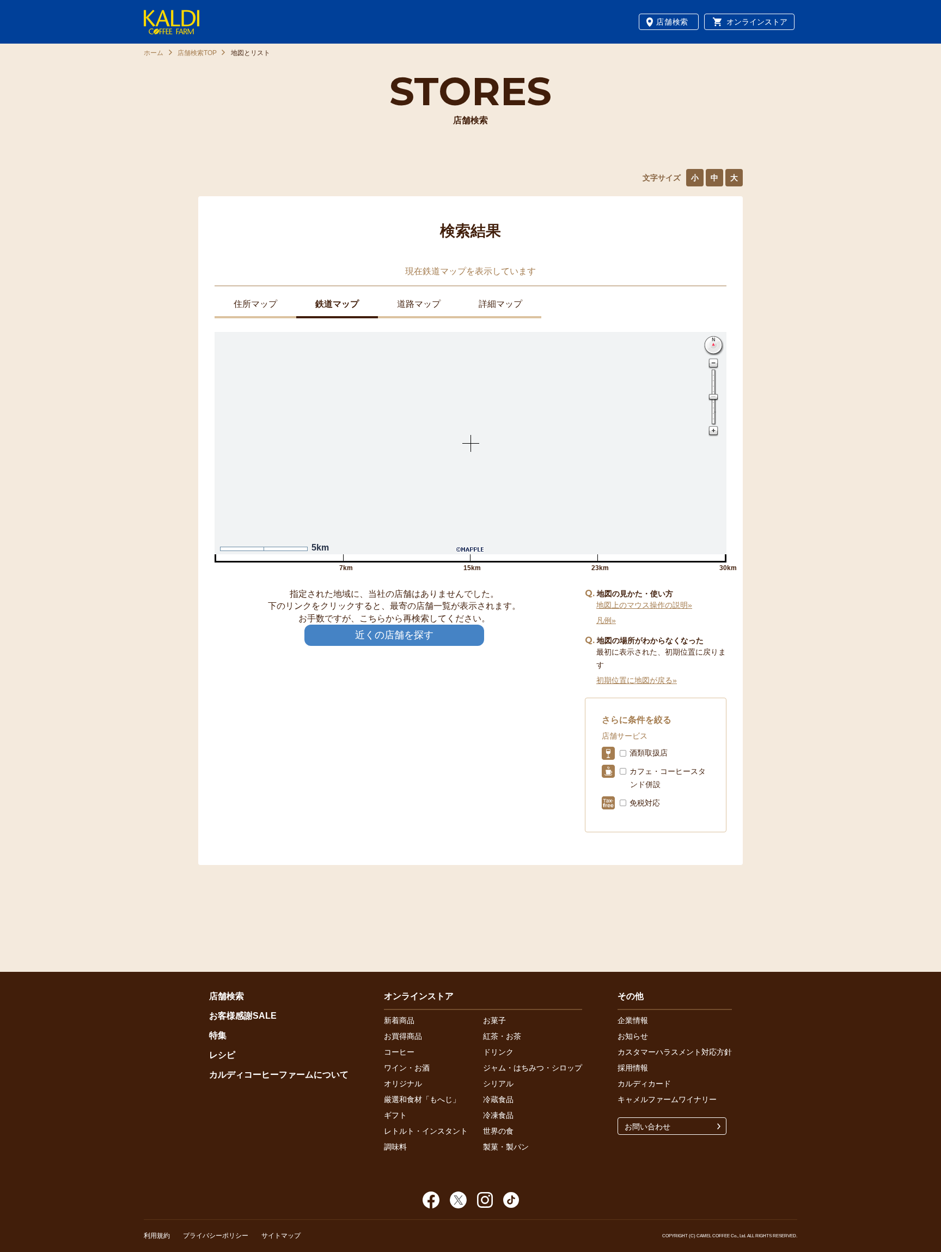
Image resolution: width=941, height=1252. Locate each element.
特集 (218, 1035)
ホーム (153, 53)
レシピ (222, 1055)
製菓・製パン (506, 1146)
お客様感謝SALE (243, 1015)
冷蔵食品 (498, 1099)
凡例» (606, 620)
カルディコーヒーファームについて (279, 1074)
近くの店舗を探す (394, 635)
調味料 (395, 1146)
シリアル (498, 1083)
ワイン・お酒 (407, 1067)
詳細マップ (500, 304)
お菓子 (494, 1020)
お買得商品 (403, 1036)
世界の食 (498, 1131)
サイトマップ (281, 1235)
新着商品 (399, 1020)
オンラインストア (756, 21)
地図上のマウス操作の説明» (644, 605)
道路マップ (419, 304)
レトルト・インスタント (426, 1131)
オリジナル (403, 1083)
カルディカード (644, 1083)
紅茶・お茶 (502, 1036)
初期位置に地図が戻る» (636, 680)
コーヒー (399, 1052)
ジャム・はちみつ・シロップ (532, 1067)
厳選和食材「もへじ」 (422, 1099)
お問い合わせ (647, 1126)
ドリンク (498, 1052)
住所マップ (255, 304)
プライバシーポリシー (215, 1235)
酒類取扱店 (649, 752)
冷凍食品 (498, 1115)
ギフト (395, 1115)
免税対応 (645, 803)
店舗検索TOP (197, 53)
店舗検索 (672, 21)
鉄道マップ (337, 304)
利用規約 (157, 1235)
